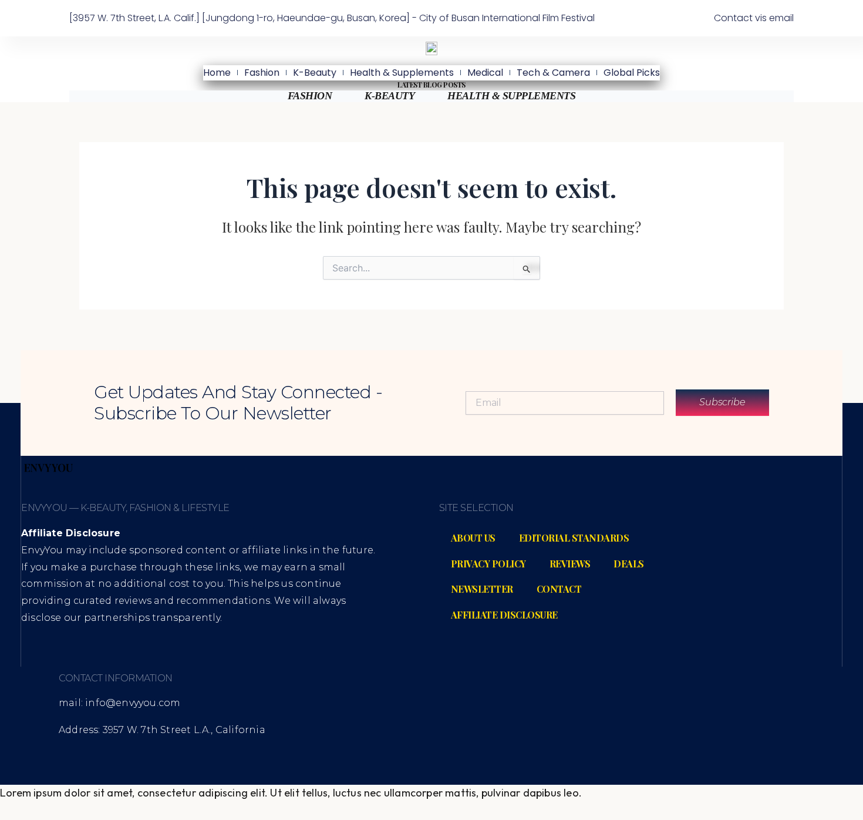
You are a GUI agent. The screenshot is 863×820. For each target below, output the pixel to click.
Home (217, 72)
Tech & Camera (553, 72)
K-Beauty (314, 72)
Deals (628, 563)
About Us (473, 538)
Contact (559, 589)
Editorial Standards (574, 538)
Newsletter (482, 589)
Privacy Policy (488, 563)
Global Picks (632, 72)
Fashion (261, 72)
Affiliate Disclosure (504, 615)
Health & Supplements (402, 72)
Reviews (570, 563)
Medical (485, 72)
